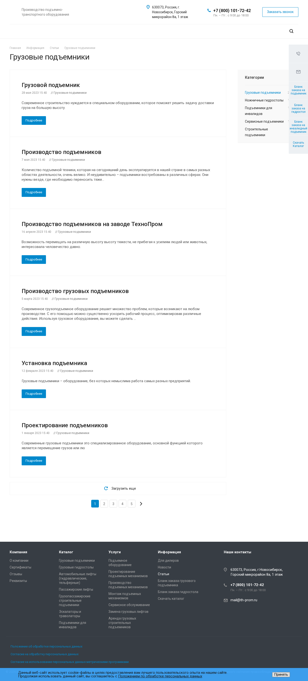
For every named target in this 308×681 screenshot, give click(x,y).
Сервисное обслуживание (129, 605)
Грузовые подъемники (77, 560)
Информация (169, 552)
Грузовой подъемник (51, 85)
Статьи (163, 574)
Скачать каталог (171, 599)
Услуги (115, 552)
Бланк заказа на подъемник (298, 90)
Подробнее (34, 120)
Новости (164, 567)
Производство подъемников (61, 152)
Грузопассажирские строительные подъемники (74, 600)
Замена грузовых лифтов (128, 612)
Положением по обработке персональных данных (160, 676)
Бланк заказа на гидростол (298, 108)
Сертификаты (20, 567)
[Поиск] (291, 31)
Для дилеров (168, 560)
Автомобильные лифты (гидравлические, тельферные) (77, 578)
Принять (281, 674)
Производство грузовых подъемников (75, 291)
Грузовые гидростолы (76, 567)
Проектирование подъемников (65, 425)
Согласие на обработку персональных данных (44, 654)
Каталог (66, 552)
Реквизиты (18, 581)
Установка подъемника (54, 363)
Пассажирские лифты (76, 589)
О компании (19, 560)
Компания (18, 552)
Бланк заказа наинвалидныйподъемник (298, 127)
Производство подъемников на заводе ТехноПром (92, 224)
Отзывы (16, 574)
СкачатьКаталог (298, 144)
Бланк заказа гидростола (178, 592)
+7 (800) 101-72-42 (232, 10)
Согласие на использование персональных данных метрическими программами (70, 662)
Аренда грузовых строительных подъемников (122, 622)
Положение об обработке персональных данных (46, 646)
